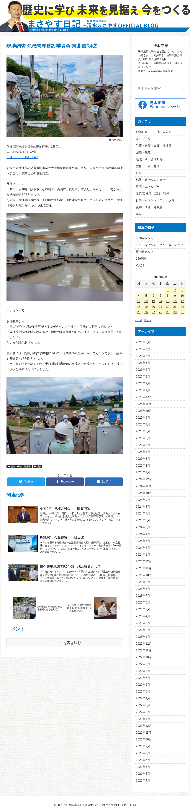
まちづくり (143, 138)
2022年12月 (144, 643)
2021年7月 (143, 760)
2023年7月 (143, 595)
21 (160, 306)
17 (182, 301)
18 (138, 306)
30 (175, 312)
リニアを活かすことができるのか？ (159, 245)
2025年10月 (144, 410)
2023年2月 (143, 629)
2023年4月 (143, 616)
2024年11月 (143, 486)
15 (167, 301)
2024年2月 (143, 547)
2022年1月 (143, 718)
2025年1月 (143, 472)
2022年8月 (143, 671)
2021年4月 (143, 780)
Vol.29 (140, 265)
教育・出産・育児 (148, 166)
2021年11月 (143, 732)
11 (138, 301)
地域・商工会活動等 (149, 159)
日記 (139, 173)
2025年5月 (143, 445)
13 (153, 301)
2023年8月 (143, 588)
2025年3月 (143, 458)
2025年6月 (143, 438)
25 (138, 312)
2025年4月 (143, 451)
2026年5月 (143, 362)
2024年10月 (144, 492)
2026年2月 (143, 383)
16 (175, 301)
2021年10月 (144, 739)
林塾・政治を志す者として (153, 179)
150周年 (141, 258)
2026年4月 (143, 369)
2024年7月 (143, 513)
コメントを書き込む (65, 643)
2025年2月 (143, 465)
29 (167, 312)
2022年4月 (143, 698)
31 (182, 312)
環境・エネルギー (148, 186)
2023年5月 (143, 609)
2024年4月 (143, 534)
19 (146, 306)
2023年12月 (144, 561)
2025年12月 (144, 397)
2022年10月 (144, 657)
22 (167, 306)
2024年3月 (143, 540)
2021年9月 (143, 746)
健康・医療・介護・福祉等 (153, 145)
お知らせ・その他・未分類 (153, 131)
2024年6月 (143, 520)
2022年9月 (143, 664)
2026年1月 (143, 390)
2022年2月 (143, 712)
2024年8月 (143, 506)
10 (182, 295)
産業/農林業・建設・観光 (152, 193)
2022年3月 (143, 705)
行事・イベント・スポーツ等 (155, 200)
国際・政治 (143, 152)
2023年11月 (143, 568)
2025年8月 (143, 424)
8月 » (147, 320)
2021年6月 (143, 766)
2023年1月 (143, 636)
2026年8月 (143, 342)
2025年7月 (143, 431)
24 (182, 306)
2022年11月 (143, 650)
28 (160, 312)
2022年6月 (143, 684)
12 (146, 301)
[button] (182, 88)
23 (175, 306)
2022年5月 (143, 691)
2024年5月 (143, 527)
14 (160, 301)
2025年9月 (143, 417)
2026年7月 (143, 349)
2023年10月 (144, 575)
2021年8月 (143, 753)
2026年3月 (143, 376)
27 (153, 312)
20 (153, 306)
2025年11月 (143, 403)
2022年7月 (143, 677)
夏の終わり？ (145, 251)
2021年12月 (144, 725)
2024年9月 (143, 499)
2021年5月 (143, 773)
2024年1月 (143, 554)
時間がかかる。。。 (149, 238)
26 (146, 312)
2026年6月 (143, 356)
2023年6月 (143, 602)
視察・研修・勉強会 (21, 466)
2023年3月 (143, 623)
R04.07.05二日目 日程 (22, 157)
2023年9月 (143, 582)
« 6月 (138, 320)
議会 (39, 466)
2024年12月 (144, 479)
